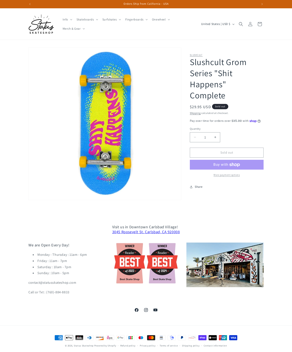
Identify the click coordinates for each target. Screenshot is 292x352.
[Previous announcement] (30, 4)
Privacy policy (148, 345)
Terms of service (169, 345)
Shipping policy (191, 345)
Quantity (195, 129)
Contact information (215, 345)
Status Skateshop (84, 345)
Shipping (195, 113)
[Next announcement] (262, 4)
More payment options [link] (227, 174)
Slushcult (196, 55)
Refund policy (128, 345)
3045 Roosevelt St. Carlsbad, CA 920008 (146, 231)
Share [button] (199, 187)
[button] (67, 19)
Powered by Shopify (105, 345)
